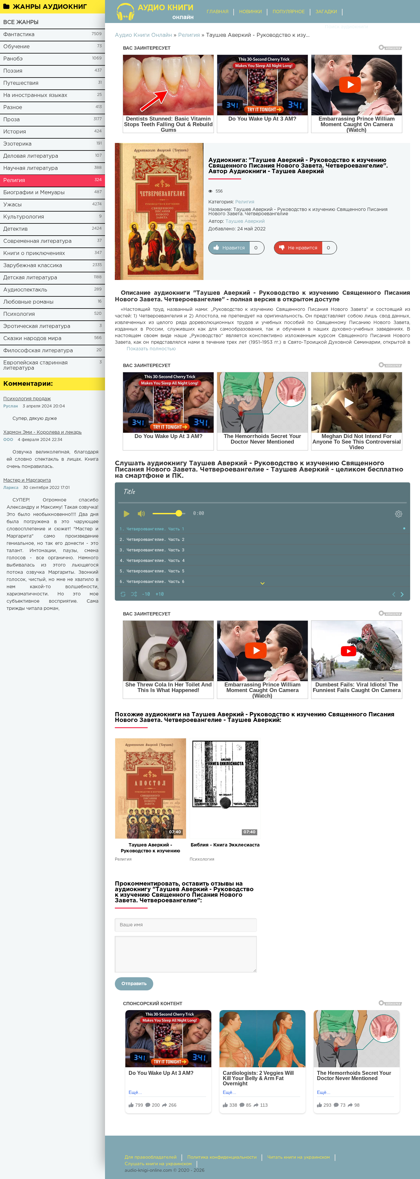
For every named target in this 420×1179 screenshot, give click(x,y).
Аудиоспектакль (25, 290)
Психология (19, 314)
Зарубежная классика (32, 265)
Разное (12, 107)
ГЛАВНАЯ (217, 12)
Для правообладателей (151, 1157)
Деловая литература (30, 156)
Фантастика (18, 34)
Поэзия (12, 71)
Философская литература (38, 350)
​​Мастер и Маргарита (27, 480)
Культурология (23, 217)
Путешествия (20, 83)
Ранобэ (13, 59)
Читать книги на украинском (298, 1157)
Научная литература (30, 168)
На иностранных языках (35, 95)
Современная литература (37, 241)
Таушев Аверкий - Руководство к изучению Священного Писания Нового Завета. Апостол (150, 848)
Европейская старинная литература (35, 365)
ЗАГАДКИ (326, 12)
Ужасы (12, 204)
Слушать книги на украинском (158, 1164)
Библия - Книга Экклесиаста (225, 845)
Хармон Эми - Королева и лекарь (42, 432)
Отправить (134, 984)
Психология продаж (27, 399)
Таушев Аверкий (245, 221)
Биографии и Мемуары (34, 192)
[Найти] (318, 27)
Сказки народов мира (32, 338)
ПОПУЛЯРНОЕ (289, 12)
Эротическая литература (36, 326)
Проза (11, 119)
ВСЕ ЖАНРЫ (20, 22)
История (14, 131)
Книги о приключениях (34, 253)
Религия (14, 180)
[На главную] (156, 11)
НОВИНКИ (250, 12)
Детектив (15, 229)
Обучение (16, 46)
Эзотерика (17, 144)
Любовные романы (28, 302)
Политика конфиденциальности (222, 1157)
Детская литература (30, 277)
